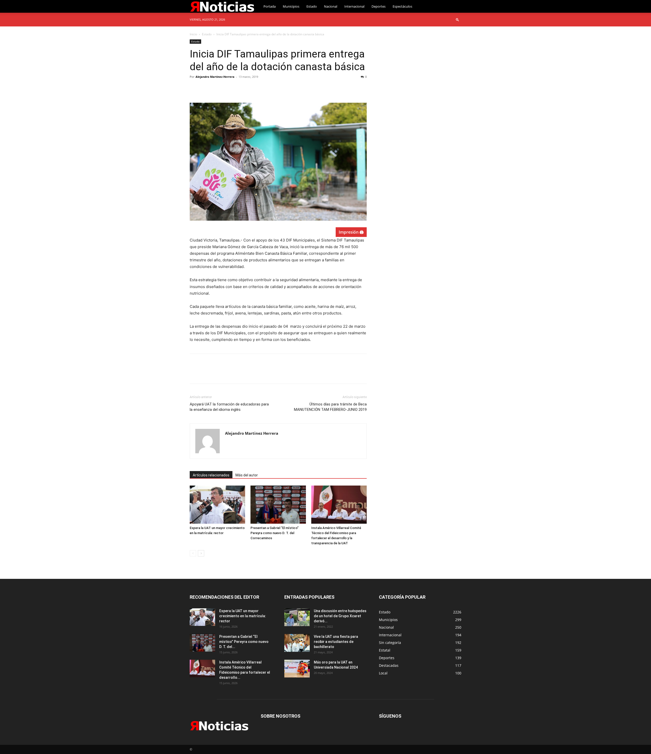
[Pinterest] (218, 88)
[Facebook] (195, 88)
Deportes (379, 6)
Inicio (193, 34)
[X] (206, 88)
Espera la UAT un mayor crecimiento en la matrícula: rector (242, 616)
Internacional (354, 6)
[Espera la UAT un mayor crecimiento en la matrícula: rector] (217, 505)
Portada (269, 6)
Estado (311, 6)
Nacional (330, 6)
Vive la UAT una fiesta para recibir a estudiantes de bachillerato (336, 642)
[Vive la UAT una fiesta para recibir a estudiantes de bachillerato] (297, 643)
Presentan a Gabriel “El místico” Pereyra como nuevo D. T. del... (244, 642)
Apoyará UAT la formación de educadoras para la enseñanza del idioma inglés (229, 407)
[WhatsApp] (230, 88)
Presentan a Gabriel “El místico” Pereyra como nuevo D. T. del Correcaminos (274, 533)
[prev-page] (193, 553)
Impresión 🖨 (351, 232)
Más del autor (246, 475)
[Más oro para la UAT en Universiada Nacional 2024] (297, 668)
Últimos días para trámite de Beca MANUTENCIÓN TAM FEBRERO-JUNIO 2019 (330, 407)
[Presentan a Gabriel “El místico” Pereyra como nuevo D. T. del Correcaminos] (278, 505)
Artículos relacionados (211, 475)
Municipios (291, 6)
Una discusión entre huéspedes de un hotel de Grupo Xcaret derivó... (340, 616)
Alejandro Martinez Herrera (215, 77)
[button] (457, 19)
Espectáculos (402, 6)
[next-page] (201, 553)
